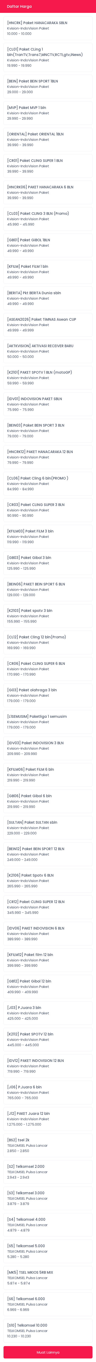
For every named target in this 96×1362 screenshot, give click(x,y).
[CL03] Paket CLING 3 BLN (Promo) (38, 219)
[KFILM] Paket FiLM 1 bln (28, 272)
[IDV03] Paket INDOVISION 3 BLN (35, 748)
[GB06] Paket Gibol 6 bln (29, 801)
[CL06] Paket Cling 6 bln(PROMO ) (38, 483)
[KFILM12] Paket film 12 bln (30, 960)
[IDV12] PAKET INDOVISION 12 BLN (35, 1066)
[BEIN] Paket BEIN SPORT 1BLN (32, 86)
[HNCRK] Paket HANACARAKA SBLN (37, 28)
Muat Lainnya (48, 1352)
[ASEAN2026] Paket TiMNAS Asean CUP (41, 325)
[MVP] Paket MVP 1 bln (28, 113)
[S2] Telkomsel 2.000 (27, 1172)
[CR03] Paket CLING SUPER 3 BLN (36, 510)
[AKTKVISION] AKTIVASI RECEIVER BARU (40, 351)
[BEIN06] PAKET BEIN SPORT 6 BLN (36, 589)
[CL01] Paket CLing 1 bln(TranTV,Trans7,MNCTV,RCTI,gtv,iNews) (45, 57)
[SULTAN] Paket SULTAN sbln (32, 828)
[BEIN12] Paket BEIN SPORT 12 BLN (35, 854)
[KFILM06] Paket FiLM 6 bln (30, 775)
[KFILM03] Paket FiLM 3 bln (30, 536)
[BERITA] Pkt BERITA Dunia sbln (34, 298)
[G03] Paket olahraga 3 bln (32, 695)
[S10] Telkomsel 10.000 (27, 1331)
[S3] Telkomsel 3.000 (27, 1198)
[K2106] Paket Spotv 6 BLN (30, 881)
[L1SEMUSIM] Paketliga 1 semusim (37, 722)
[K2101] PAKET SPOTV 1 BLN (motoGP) (39, 378)
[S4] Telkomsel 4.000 (27, 1225)
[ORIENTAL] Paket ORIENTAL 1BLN (35, 139)
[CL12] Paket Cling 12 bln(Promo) (36, 642)
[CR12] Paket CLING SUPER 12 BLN (36, 907)
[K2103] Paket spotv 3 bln (29, 616)
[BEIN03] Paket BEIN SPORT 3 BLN (35, 431)
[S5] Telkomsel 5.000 (27, 1251)
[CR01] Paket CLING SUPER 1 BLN (35, 166)
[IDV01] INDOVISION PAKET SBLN (34, 404)
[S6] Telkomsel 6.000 (27, 1304)
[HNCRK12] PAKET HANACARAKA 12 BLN (40, 457)
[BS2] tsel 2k (27, 1145)
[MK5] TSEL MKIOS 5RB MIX (30, 1278)
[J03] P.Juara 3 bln (28, 1013)
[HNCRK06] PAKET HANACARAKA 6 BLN (40, 192)
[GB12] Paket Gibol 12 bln (29, 986)
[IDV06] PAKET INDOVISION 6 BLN (35, 933)
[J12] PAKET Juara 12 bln (28, 1119)
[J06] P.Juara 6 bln (28, 1092)
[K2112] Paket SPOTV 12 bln (30, 1039)
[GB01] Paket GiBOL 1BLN (28, 245)
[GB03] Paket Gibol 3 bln (29, 563)
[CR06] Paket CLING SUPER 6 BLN (36, 669)
